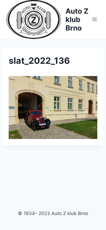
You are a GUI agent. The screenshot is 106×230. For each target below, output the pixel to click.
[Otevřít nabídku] (94, 19)
